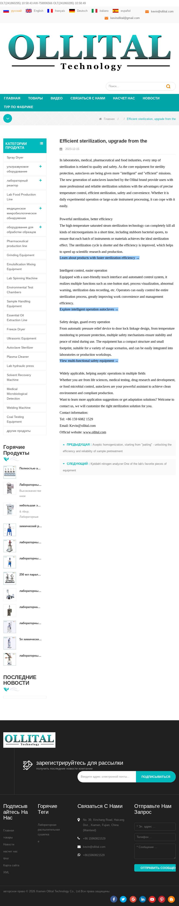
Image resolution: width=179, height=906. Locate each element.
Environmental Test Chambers (20, 290)
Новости (151, 98)
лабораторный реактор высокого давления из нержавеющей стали (30, 542)
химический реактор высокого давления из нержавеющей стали (30, 526)
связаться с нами (88, 98)
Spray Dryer (15, 157)
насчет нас (124, 98)
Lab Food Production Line (21, 197)
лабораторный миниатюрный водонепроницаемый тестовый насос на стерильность (30, 591)
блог (6, 858)
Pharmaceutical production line (17, 243)
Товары (35, 98)
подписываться (155, 776)
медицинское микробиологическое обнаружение (22, 213)
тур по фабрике (18, 107)
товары (8, 837)
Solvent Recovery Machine (19, 377)
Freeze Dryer (16, 329)
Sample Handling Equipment (18, 304)
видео (57, 98)
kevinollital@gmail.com (125, 18)
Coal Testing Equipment (15, 419)
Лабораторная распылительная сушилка (49, 829)
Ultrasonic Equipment (21, 338)
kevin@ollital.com (162, 11)
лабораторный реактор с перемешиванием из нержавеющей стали (30, 558)
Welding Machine (19, 407)
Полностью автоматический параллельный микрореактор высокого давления (30, 468)
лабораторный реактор (17, 183)
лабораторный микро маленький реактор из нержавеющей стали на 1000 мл (30, 655)
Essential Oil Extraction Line (17, 317)
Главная (12, 98)
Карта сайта (11, 865)
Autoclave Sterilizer (20, 347)
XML (6, 872)
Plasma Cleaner (18, 356)
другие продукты (19, 431)
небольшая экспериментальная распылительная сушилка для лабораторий (30, 505)
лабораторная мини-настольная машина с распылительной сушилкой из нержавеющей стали (30, 607)
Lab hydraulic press (20, 366)
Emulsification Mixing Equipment (21, 266)
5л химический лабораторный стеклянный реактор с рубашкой (30, 639)
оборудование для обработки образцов (21, 229)
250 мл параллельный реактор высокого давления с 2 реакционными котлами (30, 574)
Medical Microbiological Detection (17, 393)
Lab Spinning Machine (22, 278)
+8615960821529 (94, 855)
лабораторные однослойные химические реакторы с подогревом (30, 623)
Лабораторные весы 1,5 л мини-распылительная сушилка (30, 484)
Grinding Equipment (20, 255)
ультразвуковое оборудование (18, 169)
